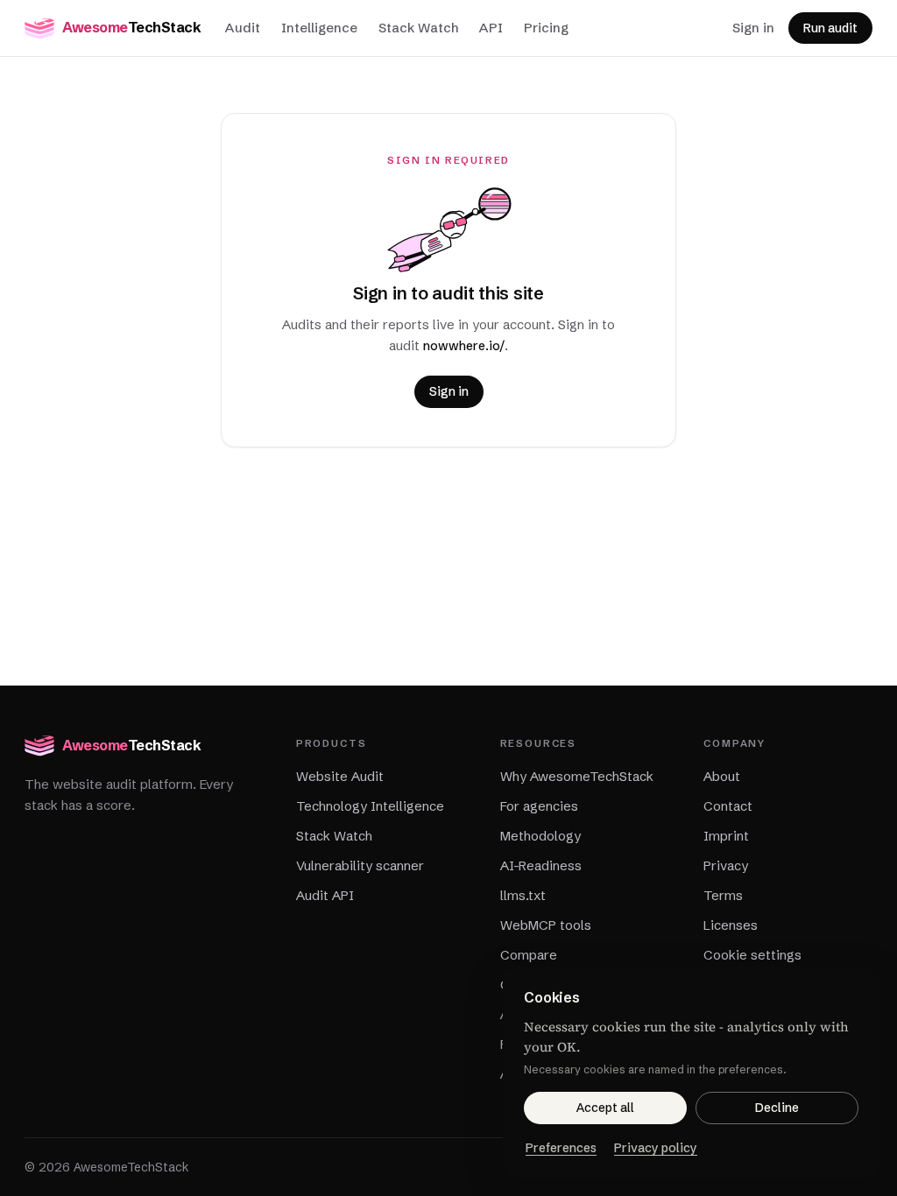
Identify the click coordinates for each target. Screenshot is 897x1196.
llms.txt (523, 895)
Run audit (830, 28)
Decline (777, 1107)
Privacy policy (655, 1148)
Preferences (561, 1148)
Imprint (726, 835)
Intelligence (319, 27)
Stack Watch (418, 27)
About (721, 776)
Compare (528, 954)
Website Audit (340, 776)
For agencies (539, 806)
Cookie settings (752, 954)
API (491, 27)
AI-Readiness (541, 865)
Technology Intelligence (370, 806)
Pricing (546, 27)
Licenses (730, 925)
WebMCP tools (545, 925)
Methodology (540, 835)
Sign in (753, 27)
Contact (727, 806)
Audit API (325, 895)
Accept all (605, 1107)
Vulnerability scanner (360, 865)
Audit (242, 27)
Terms (723, 895)
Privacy (725, 865)
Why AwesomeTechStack (576, 776)
